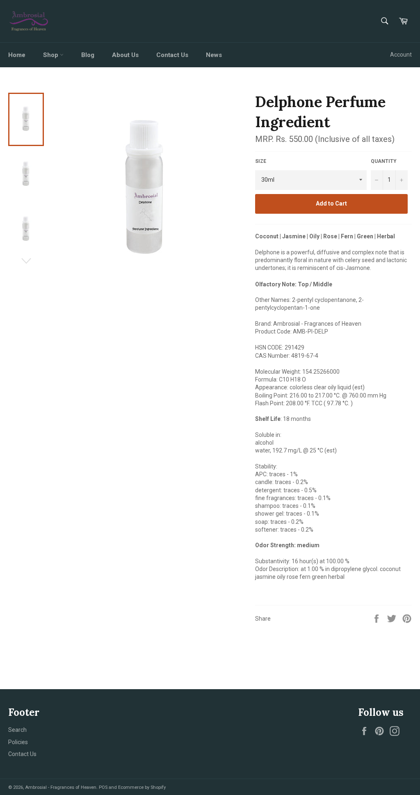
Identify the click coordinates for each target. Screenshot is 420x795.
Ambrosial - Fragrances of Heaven (60, 787)
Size (260, 161)
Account (401, 54)
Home (16, 55)
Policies (18, 742)
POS (103, 787)
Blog (87, 55)
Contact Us (172, 55)
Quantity (384, 161)
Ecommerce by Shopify (142, 787)
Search (17, 729)
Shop (51, 55)
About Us (125, 55)
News (214, 55)
